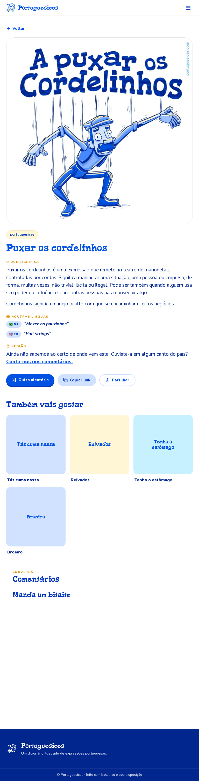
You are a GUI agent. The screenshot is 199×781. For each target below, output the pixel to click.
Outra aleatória (33, 379)
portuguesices (22, 234)
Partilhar (120, 380)
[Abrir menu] (188, 7)
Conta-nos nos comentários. (39, 361)
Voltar (18, 28)
